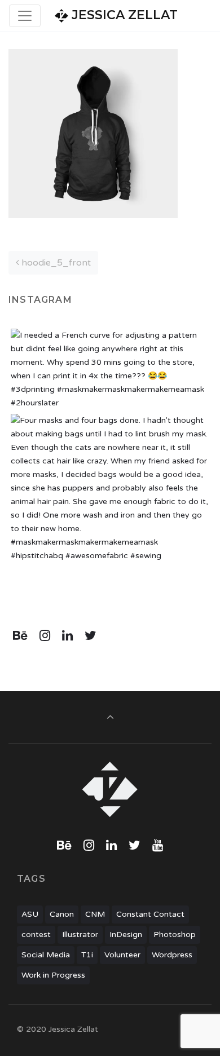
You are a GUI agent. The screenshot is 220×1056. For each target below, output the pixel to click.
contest (36, 934)
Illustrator (80, 934)
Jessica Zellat (123, 15)
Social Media (45, 955)
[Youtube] (157, 846)
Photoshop (174, 934)
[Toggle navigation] (25, 16)
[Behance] (20, 636)
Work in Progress (53, 975)
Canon (62, 914)
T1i (87, 955)
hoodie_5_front (55, 262)
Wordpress (172, 955)
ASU (29, 914)
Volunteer (122, 955)
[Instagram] (45, 636)
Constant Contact (150, 914)
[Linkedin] (68, 636)
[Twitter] (90, 636)
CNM (95, 914)
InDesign (125, 934)
